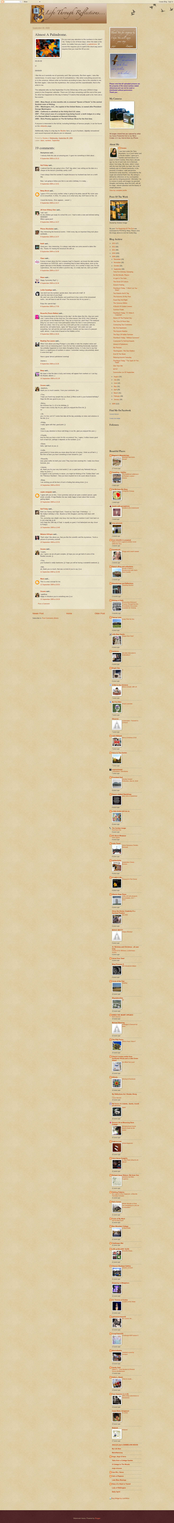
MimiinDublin (117, 1350)
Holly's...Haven (117, 1377)
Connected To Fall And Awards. (124, 341)
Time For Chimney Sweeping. (123, 272)
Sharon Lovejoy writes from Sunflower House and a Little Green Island (125, 1058)
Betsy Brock (44, 191)
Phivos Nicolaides (47, 229)
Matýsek (115, 1428)
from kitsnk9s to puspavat (121, 540)
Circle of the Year (118, 981)
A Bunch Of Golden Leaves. (122, 306)
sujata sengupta (46, 492)
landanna (115, 651)
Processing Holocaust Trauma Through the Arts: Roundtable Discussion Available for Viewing (130, 605)
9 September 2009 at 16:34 (49, 283)
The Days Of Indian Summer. (123, 334)
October (117, 266)
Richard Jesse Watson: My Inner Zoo (125, 1175)
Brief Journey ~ (117, 1017)
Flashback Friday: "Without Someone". (126, 338)
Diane (42, 277)
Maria (42, 579)
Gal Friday (44, 165)
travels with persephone (120, 506)
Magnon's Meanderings (120, 455)
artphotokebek (117, 770)
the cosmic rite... (127, 1318)
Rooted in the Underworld (130, 508)
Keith (42, 244)
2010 (114, 253)
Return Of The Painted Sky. (122, 318)
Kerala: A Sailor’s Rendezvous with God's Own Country (129, 570)
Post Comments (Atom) (50, 618)
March (116, 393)
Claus (42, 258)
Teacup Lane (116, 617)
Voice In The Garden (119, 753)
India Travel (116, 843)
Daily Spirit (116, 1492)
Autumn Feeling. (119, 285)
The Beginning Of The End (125, 228)
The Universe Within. (120, 303)
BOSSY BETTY (117, 930)
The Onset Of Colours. (121, 282)
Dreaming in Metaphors (120, 1283)
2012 (114, 247)
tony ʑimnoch (117, 523)
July (115, 380)
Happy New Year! (128, 636)
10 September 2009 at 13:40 (50, 527)
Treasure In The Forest (129, 879)
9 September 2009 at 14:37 (49, 237)
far (123, 1000)
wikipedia (43, 126)
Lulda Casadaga (46, 290)
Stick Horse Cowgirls (119, 1158)
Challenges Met (117, 1243)
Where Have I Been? (129, 1041)
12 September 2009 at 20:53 (50, 584)
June (116, 383)
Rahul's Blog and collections (122, 566)
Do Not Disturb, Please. (121, 275)
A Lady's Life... (117, 877)
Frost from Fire (116, 830)
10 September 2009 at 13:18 (50, 502)
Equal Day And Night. (120, 300)
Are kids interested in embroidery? (129, 654)
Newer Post (38, 613)
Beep (42, 370)
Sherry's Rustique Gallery (121, 1266)
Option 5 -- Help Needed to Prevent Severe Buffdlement (123, 1370)
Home (69, 613)
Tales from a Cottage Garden (122, 1460)
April (115, 390)
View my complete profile (118, 190)
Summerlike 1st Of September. (123, 372)
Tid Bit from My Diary (120, 489)
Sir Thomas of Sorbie (120, 1300)
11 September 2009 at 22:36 (50, 572)
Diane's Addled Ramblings (121, 794)
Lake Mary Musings (119, 1480)
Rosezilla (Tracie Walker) (49, 313)
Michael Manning (118, 1023)
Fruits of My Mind (118, 1219)
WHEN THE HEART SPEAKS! (122, 1015)
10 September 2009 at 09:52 (50, 485)
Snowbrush (116, 550)
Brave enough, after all (129, 687)
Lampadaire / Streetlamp (120, 771)
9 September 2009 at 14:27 (49, 222)
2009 (114, 256)
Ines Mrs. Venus (118, 1472)
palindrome (92, 44)
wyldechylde (116, 860)
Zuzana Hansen (114, 414)
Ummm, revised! (127, 1268)
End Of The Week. (119, 354)
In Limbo (125, 1413)
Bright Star (116, 668)
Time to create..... (127, 1379)
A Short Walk (126, 1228)
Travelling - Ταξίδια (119, 472)
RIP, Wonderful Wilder (129, 966)
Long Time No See (128, 619)
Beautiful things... (127, 1251)
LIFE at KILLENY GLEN (120, 1249)
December (117, 259)
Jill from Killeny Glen (48, 210)
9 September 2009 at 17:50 (49, 306)
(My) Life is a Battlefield (129, 796)
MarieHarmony (117, 1453)
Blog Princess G (118, 964)
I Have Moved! (116, 1098)
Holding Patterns (118, 1192)
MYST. (115, 369)
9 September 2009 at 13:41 (49, 184)
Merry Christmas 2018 (129, 738)
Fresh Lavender (127, 704)
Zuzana (43, 385)
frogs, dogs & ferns (119, 1456)
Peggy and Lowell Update (130, 551)
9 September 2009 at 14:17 (49, 203)
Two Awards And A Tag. (121, 293)
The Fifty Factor (117, 1039)
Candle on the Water (129, 1302)
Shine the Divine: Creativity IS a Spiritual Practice (123, 912)
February (117, 396)
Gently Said (116, 1367)
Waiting (124, 983)
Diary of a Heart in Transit (121, 1484)
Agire (124, 1107)
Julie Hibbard (117, 736)
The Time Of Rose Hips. (121, 321)
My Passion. (117, 347)
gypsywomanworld (119, 1317)
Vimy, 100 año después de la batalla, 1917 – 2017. (129, 898)
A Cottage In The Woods (121, 1464)
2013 (114, 243)
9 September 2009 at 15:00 (49, 251)
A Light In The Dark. (120, 278)
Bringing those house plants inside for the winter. (129, 1128)
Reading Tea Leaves (47, 341)
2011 (114, 250)
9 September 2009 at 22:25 (49, 364)
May (115, 386)
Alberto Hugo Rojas (119, 894)
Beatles (63, 131)
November (117, 262)
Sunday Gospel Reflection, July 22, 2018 (130, 780)
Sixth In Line (116, 1141)
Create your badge (114, 418)
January (117, 399)
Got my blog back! (117, 1220)
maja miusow (117, 1468)
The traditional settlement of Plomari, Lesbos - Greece (130, 476)
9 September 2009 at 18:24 (49, 334)
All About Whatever (119, 836)
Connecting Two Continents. (122, 325)
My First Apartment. (120, 328)
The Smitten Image (119, 828)
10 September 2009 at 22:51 (50, 542)
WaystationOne (117, 998)
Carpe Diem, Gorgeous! (120, 1411)
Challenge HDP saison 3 (130, 1335)
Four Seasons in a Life (120, 1394)
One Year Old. (118, 366)
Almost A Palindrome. (120, 344)
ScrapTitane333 (117, 1334)
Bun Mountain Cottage (120, 1226)
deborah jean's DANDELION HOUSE (125, 1445)
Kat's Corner (116, 1202)
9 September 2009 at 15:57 (49, 270)
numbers (48, 140)
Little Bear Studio (118, 634)
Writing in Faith (117, 600)
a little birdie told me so (120, 811)
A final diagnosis (127, 1143)
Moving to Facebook (128, 1079)
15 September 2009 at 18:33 (50, 599)
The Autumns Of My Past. (122, 296)
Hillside (115, 1077)
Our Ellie (125, 915)
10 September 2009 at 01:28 (50, 378)
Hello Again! (116, 837)
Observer (115, 719)
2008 (114, 404)
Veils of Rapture (118, 1476)
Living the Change (128, 491)
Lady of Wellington (119, 1488)
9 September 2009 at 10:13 (49, 158)
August (116, 376)
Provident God (117, 777)
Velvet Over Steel (118, 958)
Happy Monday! (127, 932)
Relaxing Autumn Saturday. (122, 357)
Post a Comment (44, 604)
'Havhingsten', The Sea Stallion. (124, 351)
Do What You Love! (128, 1062)
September (56, 140)
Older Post (100, 613)
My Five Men (116, 702)
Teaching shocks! (127, 585)
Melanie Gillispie (46, 534)
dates (42, 140)
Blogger (97, 1518)
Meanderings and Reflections (122, 583)
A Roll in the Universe (120, 685)
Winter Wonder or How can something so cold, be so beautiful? (130, 1205)
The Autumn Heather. (120, 331)
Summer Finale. (118, 310)
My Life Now (116, 1449)
